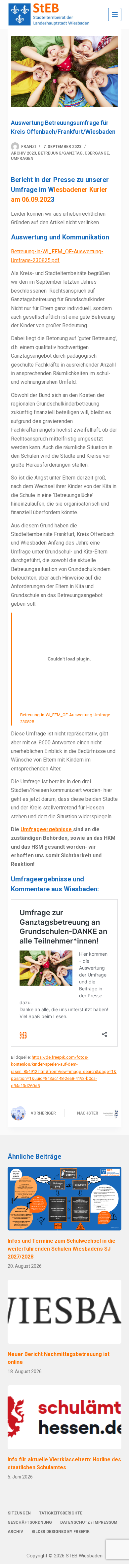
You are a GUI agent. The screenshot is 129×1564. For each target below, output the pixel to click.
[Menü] (114, 14)
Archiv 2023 (23, 153)
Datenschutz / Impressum (88, 1522)
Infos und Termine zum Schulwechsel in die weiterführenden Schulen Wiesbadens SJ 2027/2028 (61, 1249)
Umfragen (22, 158)
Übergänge (97, 153)
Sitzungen (19, 1513)
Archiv (15, 1531)
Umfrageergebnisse (47, 829)
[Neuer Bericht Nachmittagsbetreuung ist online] (64, 1312)
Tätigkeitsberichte (60, 1513)
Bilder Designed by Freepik (60, 1531)
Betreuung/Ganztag (60, 153)
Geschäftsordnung (30, 1522)
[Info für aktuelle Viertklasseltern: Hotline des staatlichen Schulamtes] (64, 1417)
